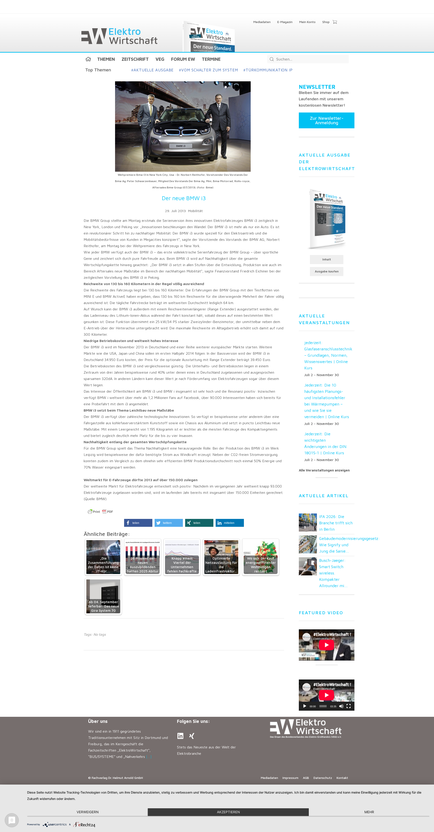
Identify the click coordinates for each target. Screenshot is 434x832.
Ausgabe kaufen (327, 271)
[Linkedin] (180, 736)
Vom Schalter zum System (208, 70)
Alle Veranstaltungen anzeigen (324, 470)
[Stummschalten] (341, 706)
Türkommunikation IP (268, 70)
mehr (369, 812)
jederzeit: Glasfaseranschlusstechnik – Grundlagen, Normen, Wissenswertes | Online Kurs (328, 355)
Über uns (98, 721)
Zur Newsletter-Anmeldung (327, 120)
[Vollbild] (348, 706)
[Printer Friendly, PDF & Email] (100, 511)
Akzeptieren (228, 812)
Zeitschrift (135, 59)
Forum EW (183, 59)
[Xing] (191, 736)
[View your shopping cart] (334, 22)
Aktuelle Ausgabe (152, 70)
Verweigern (88, 812)
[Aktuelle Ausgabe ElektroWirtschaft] (326, 218)
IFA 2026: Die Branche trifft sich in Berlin (336, 523)
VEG (160, 59)
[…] (149, 757)
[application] (326, 695)
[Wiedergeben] (304, 706)
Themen (106, 59)
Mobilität (195, 211)
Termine (211, 59)
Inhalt (326, 259)
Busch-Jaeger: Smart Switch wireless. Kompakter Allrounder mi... (333, 573)
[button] (138, 523)
